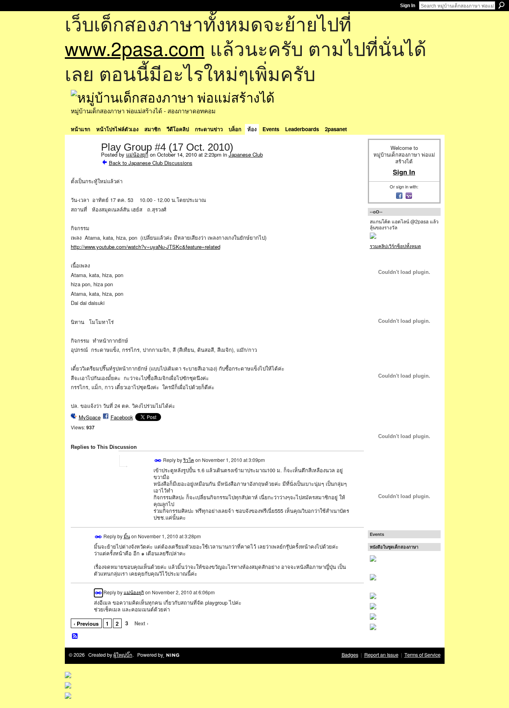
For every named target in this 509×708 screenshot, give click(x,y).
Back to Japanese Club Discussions (150, 163)
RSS (75, 636)
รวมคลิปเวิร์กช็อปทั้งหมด (395, 245)
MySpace (90, 417)
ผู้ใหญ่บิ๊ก (122, 654)
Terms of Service (422, 654)
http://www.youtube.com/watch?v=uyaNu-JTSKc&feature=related (145, 246)
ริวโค (188, 459)
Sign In (407, 5)
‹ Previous (86, 623)
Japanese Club (246, 154)
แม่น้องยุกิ (137, 154)
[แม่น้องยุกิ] (83, 164)
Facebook (122, 417)
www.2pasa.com (135, 48)
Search (501, 5)
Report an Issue (381, 654)
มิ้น (127, 536)
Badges (350, 654)
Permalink (158, 460)
